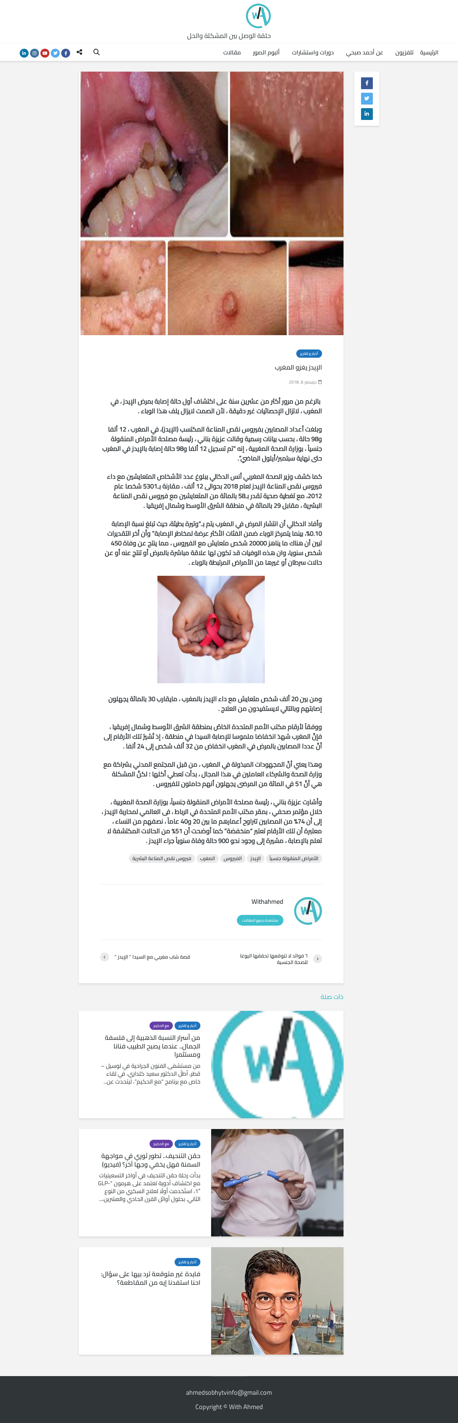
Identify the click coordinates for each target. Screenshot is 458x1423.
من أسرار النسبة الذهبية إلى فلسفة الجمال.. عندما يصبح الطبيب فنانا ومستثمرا (152, 1046)
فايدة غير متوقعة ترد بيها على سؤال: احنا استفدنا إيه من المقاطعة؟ (150, 1278)
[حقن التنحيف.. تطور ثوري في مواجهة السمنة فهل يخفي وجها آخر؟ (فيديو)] (277, 1182)
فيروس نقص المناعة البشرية (161, 858)
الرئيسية (429, 52)
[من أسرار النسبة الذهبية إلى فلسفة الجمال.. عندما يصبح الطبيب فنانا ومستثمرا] (277, 1063)
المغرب (207, 858)
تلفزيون (404, 52)
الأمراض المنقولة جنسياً (293, 858)
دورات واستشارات (313, 52)
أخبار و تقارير (309, 353)
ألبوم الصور (266, 52)
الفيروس (233, 858)
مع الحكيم (161, 1025)
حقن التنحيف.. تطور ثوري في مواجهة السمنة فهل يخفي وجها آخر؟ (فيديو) (150, 1160)
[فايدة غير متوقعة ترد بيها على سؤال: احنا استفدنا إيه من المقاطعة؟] (277, 1300)
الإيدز (255, 858)
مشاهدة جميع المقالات (260, 920)
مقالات (232, 52)
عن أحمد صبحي (364, 52)
